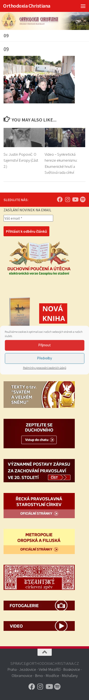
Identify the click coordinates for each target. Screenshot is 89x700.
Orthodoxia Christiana (26, 6)
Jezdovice (27, 669)
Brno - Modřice (47, 675)
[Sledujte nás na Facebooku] (60, 199)
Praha (12, 669)
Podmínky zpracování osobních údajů (44, 367)
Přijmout (44, 345)
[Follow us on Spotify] (82, 199)
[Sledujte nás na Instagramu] (67, 199)
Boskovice (71, 669)
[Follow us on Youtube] (75, 199)
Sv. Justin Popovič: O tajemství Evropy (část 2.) (21, 160)
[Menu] (83, 6)
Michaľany (70, 675)
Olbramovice (22, 675)
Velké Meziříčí (50, 669)
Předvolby (44, 358)
